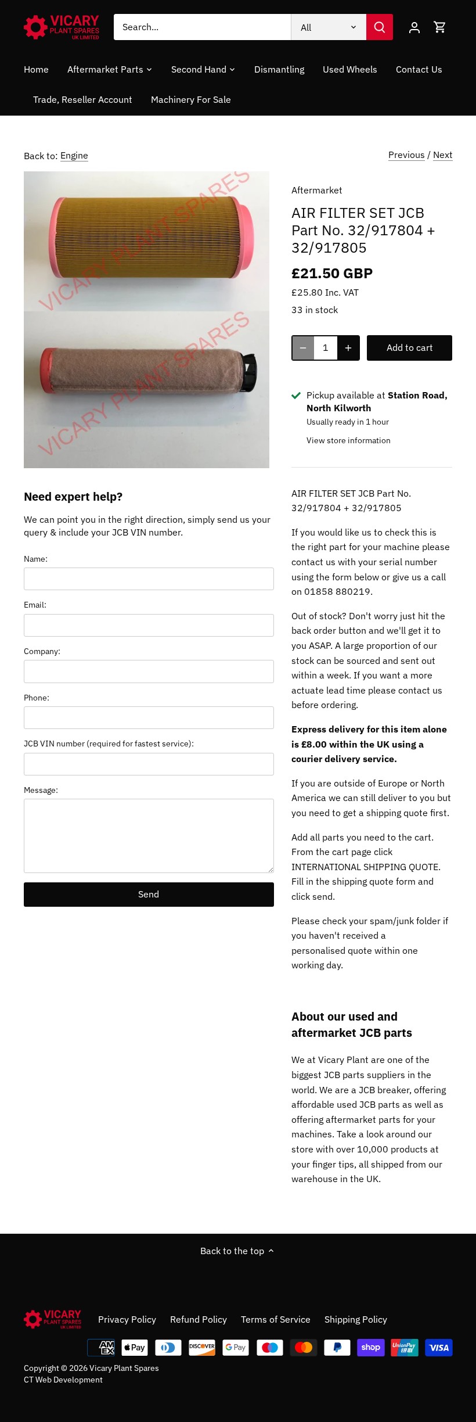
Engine (74, 155)
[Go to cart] (440, 27)
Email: (35, 604)
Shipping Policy (355, 1319)
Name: (36, 558)
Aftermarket (316, 190)
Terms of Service (276, 1319)
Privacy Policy (127, 1319)
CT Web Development (63, 1379)
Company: (42, 651)
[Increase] (348, 348)
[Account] (414, 27)
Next (443, 154)
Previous (406, 154)
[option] (147, 319)
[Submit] (379, 27)
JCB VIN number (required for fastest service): (109, 743)
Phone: (36, 697)
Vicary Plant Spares (124, 1367)
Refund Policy (198, 1319)
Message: (41, 790)
